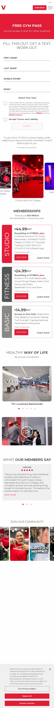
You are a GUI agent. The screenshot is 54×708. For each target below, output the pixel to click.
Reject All (27, 696)
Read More (10, 495)
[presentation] (6, 179)
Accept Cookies (27, 703)
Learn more (43, 258)
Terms (39, 113)
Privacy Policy (15, 115)
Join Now (40, 8)
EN (50, 2)
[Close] (50, 669)
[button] (19, 409)
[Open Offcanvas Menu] (50, 7)
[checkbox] (5, 103)
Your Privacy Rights (27, 689)
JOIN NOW (21, 257)
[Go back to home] (3, 7)
